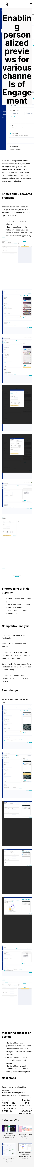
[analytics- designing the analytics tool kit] (25, 1128)
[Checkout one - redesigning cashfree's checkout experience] (9, 1128)
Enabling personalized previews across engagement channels (25, 1154)
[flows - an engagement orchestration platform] (9, 1149)
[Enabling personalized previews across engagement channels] (25, 1147)
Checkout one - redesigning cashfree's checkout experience (9, 1135)
